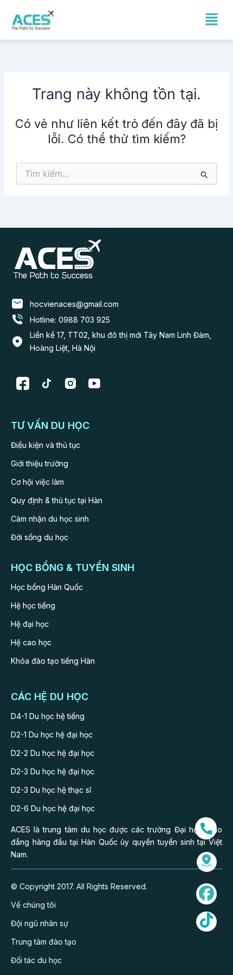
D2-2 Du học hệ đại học (52, 753)
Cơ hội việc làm (37, 481)
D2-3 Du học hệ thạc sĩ (51, 789)
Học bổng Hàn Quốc (47, 587)
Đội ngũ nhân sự (39, 923)
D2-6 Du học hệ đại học (53, 808)
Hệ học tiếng (33, 605)
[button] (211, 19)
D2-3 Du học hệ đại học (52, 771)
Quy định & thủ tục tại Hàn (56, 500)
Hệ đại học (30, 623)
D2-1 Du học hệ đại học (52, 734)
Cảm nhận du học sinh (50, 518)
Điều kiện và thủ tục (45, 445)
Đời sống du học (39, 537)
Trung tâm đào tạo (43, 941)
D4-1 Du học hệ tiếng (48, 716)
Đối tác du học (36, 960)
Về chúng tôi (33, 904)
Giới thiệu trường (39, 463)
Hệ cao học (31, 642)
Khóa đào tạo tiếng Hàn (53, 660)
